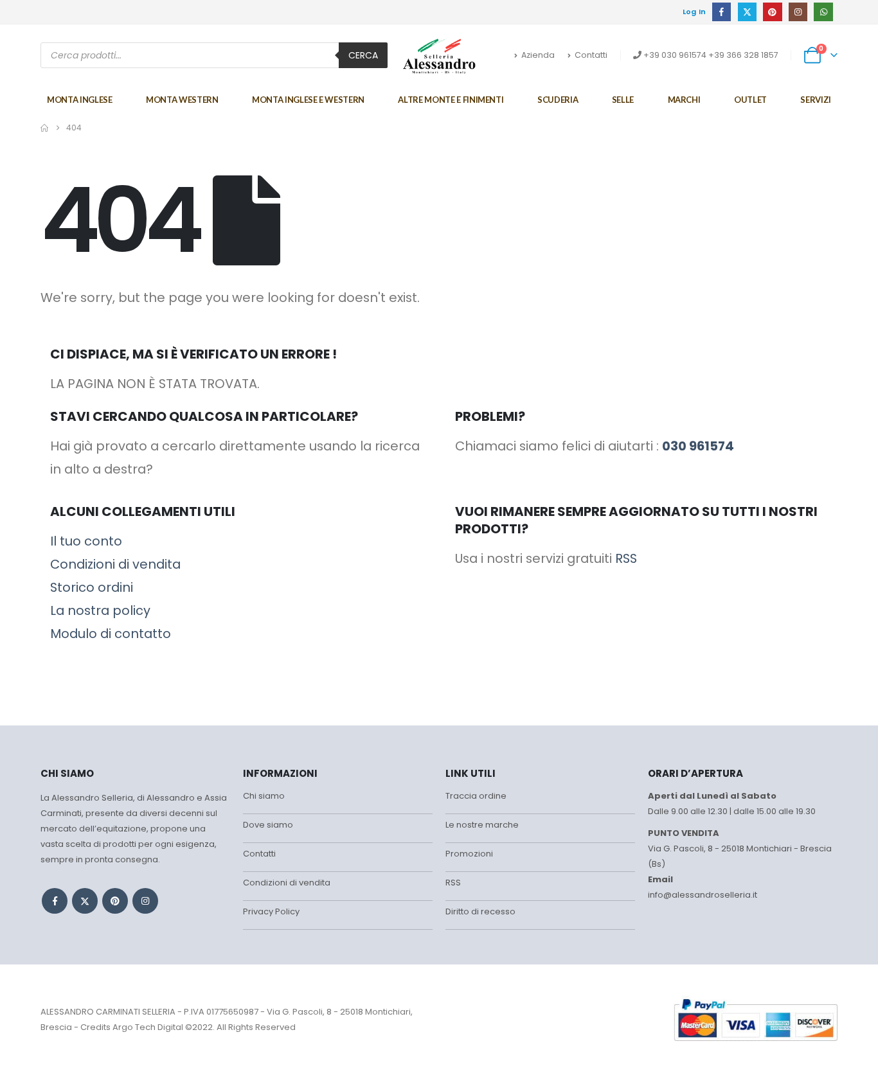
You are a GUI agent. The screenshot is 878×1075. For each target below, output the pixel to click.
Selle (623, 99)
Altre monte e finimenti (450, 99)
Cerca (363, 55)
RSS (626, 558)
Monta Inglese (79, 99)
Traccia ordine (475, 796)
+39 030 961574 (674, 54)
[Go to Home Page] (44, 128)
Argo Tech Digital (147, 1027)
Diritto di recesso (480, 911)
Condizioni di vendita (115, 564)
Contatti (591, 54)
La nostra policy (100, 610)
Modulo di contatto (110, 634)
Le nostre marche (482, 825)
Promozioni (469, 854)
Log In (694, 11)
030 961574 (698, 446)
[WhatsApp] (823, 12)
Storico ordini (91, 587)
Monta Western (182, 99)
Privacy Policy (271, 911)
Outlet (750, 99)
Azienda (538, 54)
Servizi (815, 99)
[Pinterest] (772, 12)
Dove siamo (268, 825)
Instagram (145, 901)
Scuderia (557, 99)
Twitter (85, 901)
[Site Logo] (439, 56)
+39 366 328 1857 (743, 54)
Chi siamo (264, 796)
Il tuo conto (86, 541)
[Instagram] (798, 12)
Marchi (684, 99)
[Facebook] (721, 12)
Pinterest (115, 901)
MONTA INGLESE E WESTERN (308, 99)
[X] (747, 12)
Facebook (54, 901)
